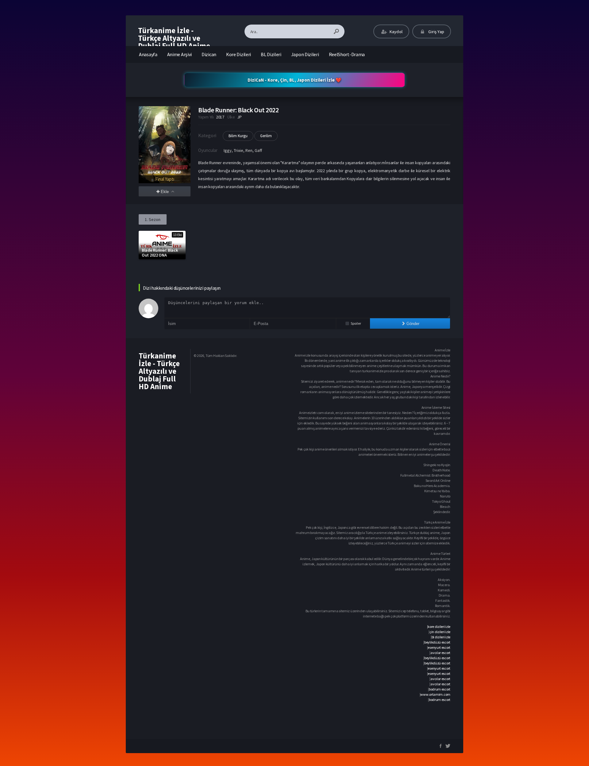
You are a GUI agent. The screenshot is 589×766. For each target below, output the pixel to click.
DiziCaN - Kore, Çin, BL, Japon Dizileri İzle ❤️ (294, 80)
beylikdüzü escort (437, 642)
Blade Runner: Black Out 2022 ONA (160, 252)
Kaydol (395, 31)
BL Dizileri (271, 54)
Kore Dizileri (238, 54)
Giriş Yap (435, 31)
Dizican (209, 54)
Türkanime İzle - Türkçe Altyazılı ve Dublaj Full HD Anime (174, 38)
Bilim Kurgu (238, 135)
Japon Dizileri (305, 54)
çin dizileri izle (439, 631)
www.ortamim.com (435, 694)
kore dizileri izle (439, 626)
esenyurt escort (439, 647)
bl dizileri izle (441, 637)
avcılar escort (440, 652)
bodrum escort (439, 689)
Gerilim (266, 135)
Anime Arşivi (179, 54)
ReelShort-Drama (347, 54)
